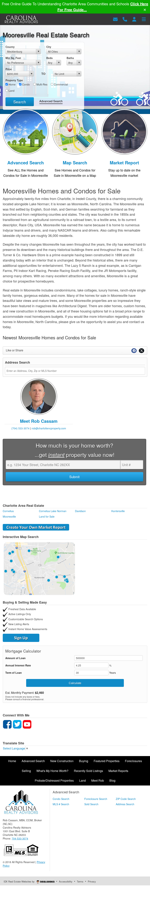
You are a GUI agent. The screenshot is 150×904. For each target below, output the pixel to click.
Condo (25, 84)
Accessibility (65, 881)
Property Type (14, 80)
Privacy (92, 881)
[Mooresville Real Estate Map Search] (75, 131)
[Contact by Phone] (125, 19)
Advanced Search (51, 101)
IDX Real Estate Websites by (19, 881)
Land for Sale (47, 516)
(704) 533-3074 (20, 428)
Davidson (80, 511)
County (10, 47)
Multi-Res (41, 84)
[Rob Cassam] (38, 396)
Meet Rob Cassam (38, 421)
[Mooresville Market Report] (124, 131)
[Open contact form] (115, 19)
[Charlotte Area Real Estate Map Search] (39, 568)
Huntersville (118, 511)
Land (11, 90)
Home (12, 84)
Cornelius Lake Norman (52, 511)
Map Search (75, 162)
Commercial (60, 84)
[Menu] (144, 19)
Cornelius (8, 511)
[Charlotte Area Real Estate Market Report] (36, 527)
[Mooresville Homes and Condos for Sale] (25, 131)
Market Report (124, 162)
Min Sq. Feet (13, 58)
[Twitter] (17, 724)
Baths (70, 58)
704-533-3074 (20, 838)
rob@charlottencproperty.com (49, 428)
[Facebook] (7, 724)
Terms (80, 881)
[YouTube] (27, 724)
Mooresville (9, 516)
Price (8, 69)
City (48, 47)
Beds (49, 58)
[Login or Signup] (134, 19)
